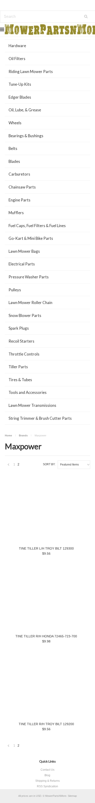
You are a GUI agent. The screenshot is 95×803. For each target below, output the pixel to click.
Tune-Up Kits (20, 84)
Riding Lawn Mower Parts (31, 71)
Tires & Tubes (20, 379)
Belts (13, 148)
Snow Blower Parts (25, 315)
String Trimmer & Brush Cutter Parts (40, 418)
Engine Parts (19, 200)
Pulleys (15, 289)
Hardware (17, 45)
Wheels (15, 122)
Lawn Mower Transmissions (32, 405)
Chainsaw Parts (22, 187)
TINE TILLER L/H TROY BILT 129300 (46, 548)
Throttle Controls (24, 354)
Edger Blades (20, 97)
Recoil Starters (21, 341)
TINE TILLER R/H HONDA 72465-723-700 (46, 636)
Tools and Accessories (28, 392)
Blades (14, 161)
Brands (23, 435)
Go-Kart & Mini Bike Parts (31, 238)
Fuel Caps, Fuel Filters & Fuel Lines (37, 225)
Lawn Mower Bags (24, 251)
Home (8, 435)
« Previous (8, 465)
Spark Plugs (19, 328)
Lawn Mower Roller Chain (30, 302)
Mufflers (16, 212)
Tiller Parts (18, 366)
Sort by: (49, 464)
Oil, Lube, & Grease (25, 109)
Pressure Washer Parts (29, 276)
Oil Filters (17, 58)
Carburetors (19, 174)
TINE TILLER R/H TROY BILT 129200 (46, 724)
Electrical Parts (22, 264)
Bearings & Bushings (26, 135)
